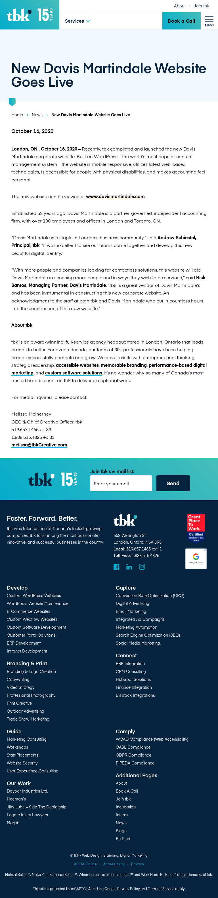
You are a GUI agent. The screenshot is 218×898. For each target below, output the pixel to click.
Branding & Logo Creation (31, 671)
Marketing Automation (136, 627)
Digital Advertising (132, 603)
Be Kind (123, 838)
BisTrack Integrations (135, 695)
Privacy (137, 864)
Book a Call (181, 21)
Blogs (121, 830)
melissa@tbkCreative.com (39, 444)
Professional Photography (31, 695)
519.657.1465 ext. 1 (144, 549)
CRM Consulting (131, 671)
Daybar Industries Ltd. (27, 791)
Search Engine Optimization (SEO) (148, 635)
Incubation (126, 807)
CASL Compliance (133, 747)
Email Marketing (131, 611)
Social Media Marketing (138, 643)
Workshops (17, 747)
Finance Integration (134, 687)
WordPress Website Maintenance (37, 603)
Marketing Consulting (27, 739)
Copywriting (18, 679)
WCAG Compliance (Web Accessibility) (152, 739)
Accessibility (114, 864)
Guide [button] (14, 731)
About (180, 6)
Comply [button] (125, 731)
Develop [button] (17, 587)
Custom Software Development (36, 627)
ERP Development (24, 643)
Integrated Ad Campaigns (140, 619)
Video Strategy (20, 687)
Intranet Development (27, 651)
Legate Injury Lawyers (27, 814)
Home (17, 115)
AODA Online (85, 864)
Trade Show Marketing (28, 719)
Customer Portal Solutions (31, 635)
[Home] (29, 14)
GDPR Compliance (133, 755)
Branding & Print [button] (27, 663)
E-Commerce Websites (28, 611)
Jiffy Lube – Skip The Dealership (36, 807)
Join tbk (201, 6)
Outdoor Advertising (25, 711)
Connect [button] (126, 655)
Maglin (13, 822)
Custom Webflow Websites (32, 619)
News (37, 115)
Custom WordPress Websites (34, 595)
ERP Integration (130, 663)
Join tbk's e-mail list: (112, 471)
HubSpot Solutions (133, 679)
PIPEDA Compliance (135, 763)
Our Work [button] (19, 783)
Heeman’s (16, 799)
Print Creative (19, 703)
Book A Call (127, 791)
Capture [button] (126, 587)
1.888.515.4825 (145, 555)
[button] (77, 20)
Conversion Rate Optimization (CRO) (150, 595)
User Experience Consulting (32, 771)
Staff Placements (22, 755)
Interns (122, 814)
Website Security (22, 763)
